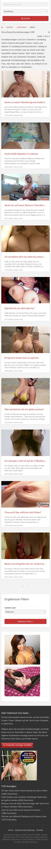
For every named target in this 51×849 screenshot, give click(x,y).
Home (10, 830)
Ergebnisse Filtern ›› (25, 621)
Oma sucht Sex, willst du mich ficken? (23, 512)
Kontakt (39, 830)
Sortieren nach (10, 608)
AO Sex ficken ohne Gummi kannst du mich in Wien (24, 791)
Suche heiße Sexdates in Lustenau (21, 153)
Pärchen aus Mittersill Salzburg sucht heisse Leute (23, 816)
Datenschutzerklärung (25, 830)
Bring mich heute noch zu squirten (22, 357)
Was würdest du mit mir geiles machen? (24, 409)
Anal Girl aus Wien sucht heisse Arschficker (20, 810)
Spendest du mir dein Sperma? (20, 308)
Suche (26, 18)
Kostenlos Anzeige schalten (19, 745)
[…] (41, 112)
